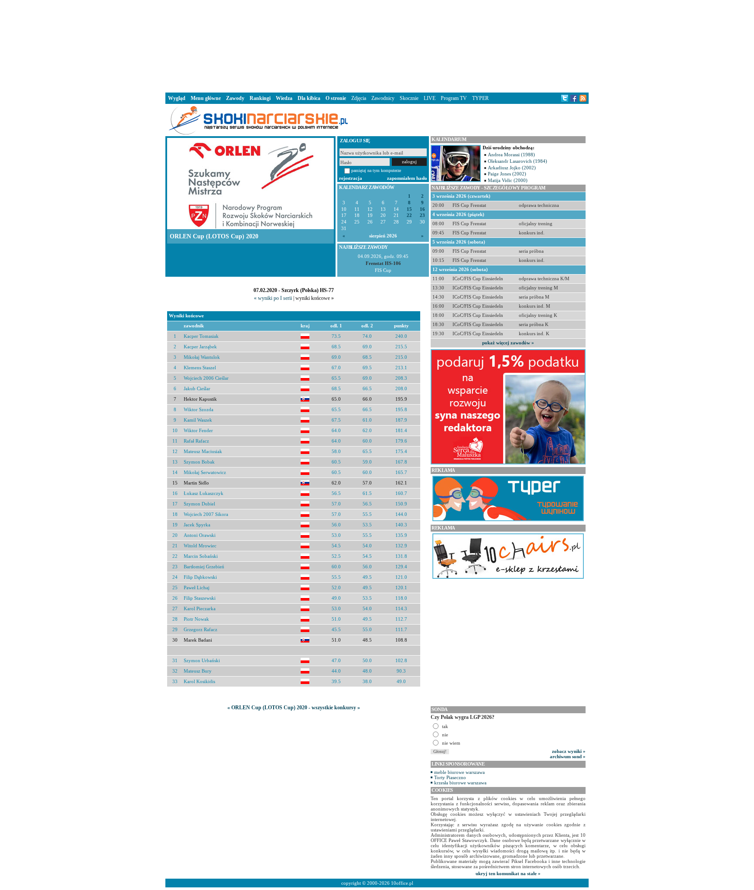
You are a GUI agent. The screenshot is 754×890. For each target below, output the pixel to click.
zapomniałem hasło (407, 178)
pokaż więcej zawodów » (508, 342)
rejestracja (350, 178)
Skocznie (409, 98)
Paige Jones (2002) (507, 173)
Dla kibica (309, 98)
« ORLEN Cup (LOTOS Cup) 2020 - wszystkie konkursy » (293, 707)
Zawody (235, 98)
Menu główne (206, 98)
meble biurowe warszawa (459, 772)
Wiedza (284, 98)
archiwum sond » (568, 756)
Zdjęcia (358, 98)
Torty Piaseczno (450, 777)
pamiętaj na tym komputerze (376, 170)
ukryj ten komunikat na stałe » (508, 873)
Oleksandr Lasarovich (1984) (517, 161)
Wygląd (176, 98)
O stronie (336, 98)
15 (409, 209)
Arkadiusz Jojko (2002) (512, 167)
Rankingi (260, 98)
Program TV (454, 98)
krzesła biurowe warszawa (460, 782)
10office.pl (402, 883)
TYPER (480, 98)
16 (422, 209)
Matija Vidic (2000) (508, 180)
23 (422, 215)
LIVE (429, 98)
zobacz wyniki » (569, 751)
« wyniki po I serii (273, 298)
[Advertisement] (377, 45)
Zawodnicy (382, 98)
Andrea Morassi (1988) (511, 154)
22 (409, 215)
